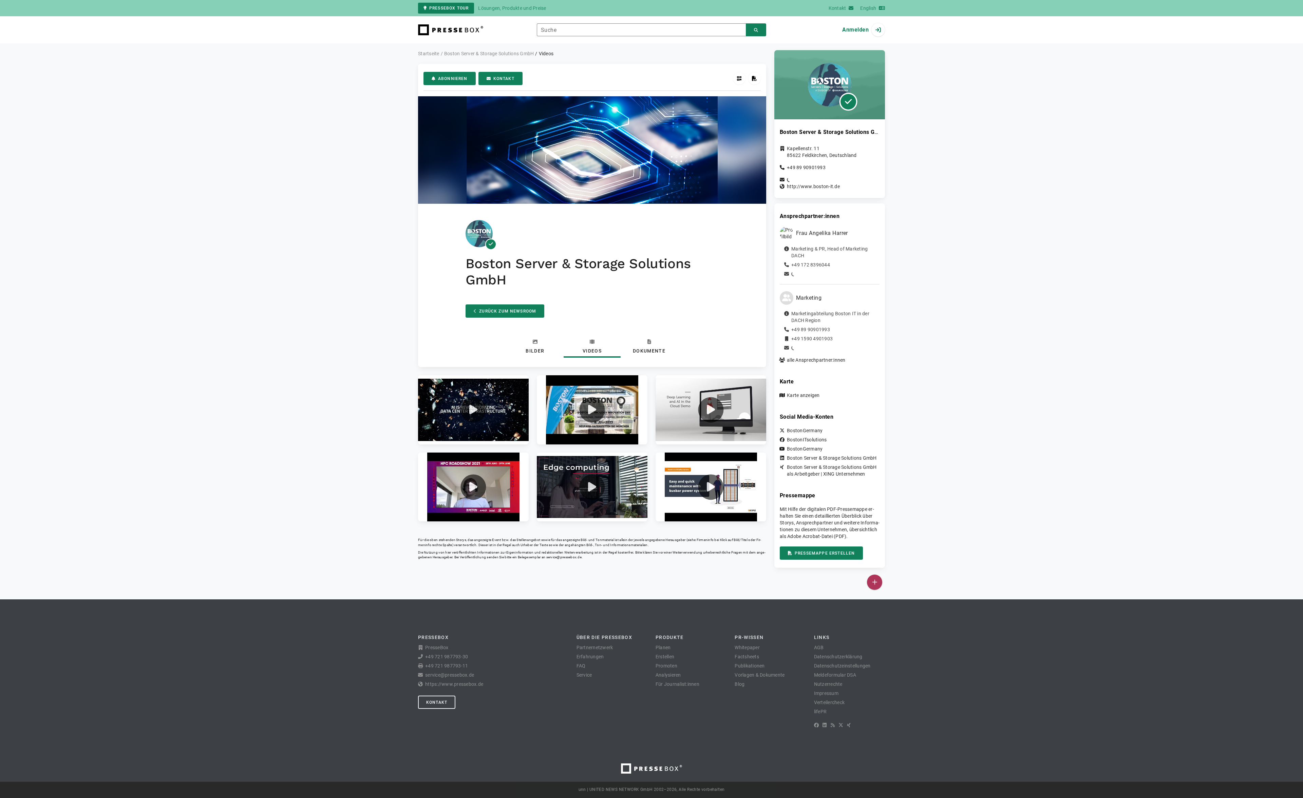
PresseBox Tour (449, 8)
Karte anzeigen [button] (803, 395)
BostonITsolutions (807, 439)
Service (584, 675)
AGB (819, 647)
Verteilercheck (829, 702)
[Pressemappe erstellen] (754, 78)
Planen (663, 647)
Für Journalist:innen (677, 684)
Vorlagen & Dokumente (760, 675)
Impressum (826, 693)
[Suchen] (756, 30)
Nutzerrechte (828, 684)
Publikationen (749, 666)
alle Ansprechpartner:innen (816, 360)
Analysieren (668, 675)
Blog (739, 684)
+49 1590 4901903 (812, 338)
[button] (473, 409)
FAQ (581, 666)
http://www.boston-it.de (813, 186)
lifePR (820, 711)
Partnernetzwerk (595, 647)
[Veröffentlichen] (874, 582)
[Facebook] (816, 725)
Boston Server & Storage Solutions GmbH (832, 458)
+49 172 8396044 (810, 264)
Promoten (666, 666)
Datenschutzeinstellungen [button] (842, 666)
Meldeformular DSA (835, 675)
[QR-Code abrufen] (739, 78)
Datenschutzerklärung (838, 656)
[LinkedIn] (825, 725)
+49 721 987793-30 (446, 656)
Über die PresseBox (604, 637)
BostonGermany (805, 430)
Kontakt (503, 78)
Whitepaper (747, 647)
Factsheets (747, 656)
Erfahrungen (590, 656)
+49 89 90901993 (806, 167)
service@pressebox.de (564, 557)
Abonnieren (453, 78)
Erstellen (665, 656)
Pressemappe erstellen (825, 553)
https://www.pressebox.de (454, 684)
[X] (840, 725)
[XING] (849, 725)
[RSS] (833, 725)
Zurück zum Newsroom (507, 311)
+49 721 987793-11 (446, 666)
